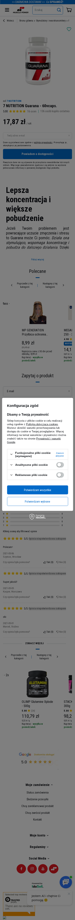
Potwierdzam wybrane (37, 501)
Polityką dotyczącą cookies (42, 424)
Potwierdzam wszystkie (37, 489)
